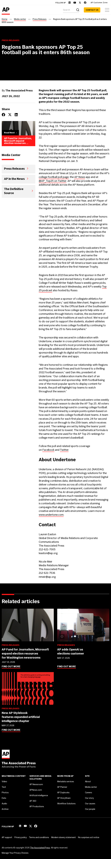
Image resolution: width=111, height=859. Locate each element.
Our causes (90, 803)
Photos (5, 792)
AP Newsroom (36, 784)
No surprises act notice (88, 837)
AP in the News (14, 179)
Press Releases (40, 19)
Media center (20, 19)
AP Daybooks (63, 792)
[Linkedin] (69, 2)
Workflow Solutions (66, 803)
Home (4, 19)
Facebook (48, 450)
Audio (4, 803)
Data (4, 798)
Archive (5, 809)
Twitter (64, 450)
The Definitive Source (13, 191)
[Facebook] (85, 2)
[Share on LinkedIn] (16, 114)
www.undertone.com (51, 515)
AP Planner (62, 787)
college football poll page (54, 177)
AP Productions (36, 806)
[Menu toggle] (107, 10)
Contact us (92, 10)
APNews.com (35, 789)
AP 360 (32, 800)
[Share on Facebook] (3, 114)
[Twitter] (79, 2)
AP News (79, 177)
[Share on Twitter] (10, 114)
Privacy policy (20, 837)
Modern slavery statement (63, 837)
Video (4, 781)
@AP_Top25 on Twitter (52, 181)
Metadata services (65, 781)
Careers (88, 792)
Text (4, 787)
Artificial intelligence (38, 795)
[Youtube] (74, 2)
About (88, 781)
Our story (89, 798)
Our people (90, 809)
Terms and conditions (39, 837)
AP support (7, 837)
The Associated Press (40, 847)
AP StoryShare (64, 798)
